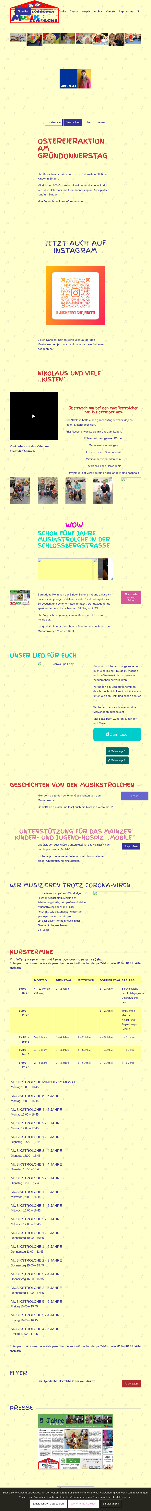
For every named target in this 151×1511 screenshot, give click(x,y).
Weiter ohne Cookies (83, 1503)
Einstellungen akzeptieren (48, 1503)
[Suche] (138, 11)
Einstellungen (111, 1503)
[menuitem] (23, 11)
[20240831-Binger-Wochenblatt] (20, 597)
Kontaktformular (79, 963)
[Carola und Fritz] (20, 490)
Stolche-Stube (46, 925)
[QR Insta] (75, 295)
